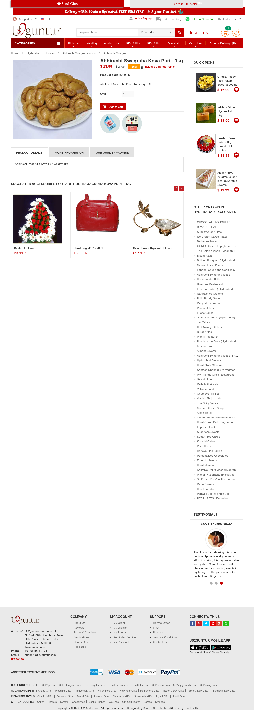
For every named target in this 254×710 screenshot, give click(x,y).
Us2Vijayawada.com (185, 685)
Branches (17, 658)
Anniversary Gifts (85, 690)
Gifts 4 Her (154, 43)
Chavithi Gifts (45, 696)
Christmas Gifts (122, 696)
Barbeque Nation (207, 241)
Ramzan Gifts (101, 696)
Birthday (73, 43)
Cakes (40, 701)
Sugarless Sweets (208, 431)
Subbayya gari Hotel (209, 231)
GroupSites (25, 19)
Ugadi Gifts (162, 696)
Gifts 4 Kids (175, 43)
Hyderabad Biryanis (209, 360)
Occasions (195, 43)
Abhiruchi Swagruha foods (79, 53)
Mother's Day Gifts (173, 690)
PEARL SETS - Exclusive (212, 498)
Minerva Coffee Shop (210, 408)
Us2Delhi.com (141, 685)
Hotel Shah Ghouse (209, 365)
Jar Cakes (203, 322)
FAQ (156, 627)
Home (14, 53)
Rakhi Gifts (178, 696)
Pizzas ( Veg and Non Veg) (214, 493)
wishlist (236, 33)
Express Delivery (220, 43)
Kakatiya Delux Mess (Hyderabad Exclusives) (225, 469)
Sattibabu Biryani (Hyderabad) (216, 317)
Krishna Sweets (206, 346)
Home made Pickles (209, 279)
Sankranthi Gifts (143, 696)
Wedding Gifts (63, 690)
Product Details (29, 152)
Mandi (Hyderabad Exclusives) (216, 474)
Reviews (79, 627)
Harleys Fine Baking (209, 450)
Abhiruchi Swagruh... (117, 53)
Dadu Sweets (205, 484)
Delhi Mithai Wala (208, 384)
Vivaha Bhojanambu (209, 398)
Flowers (52, 701)
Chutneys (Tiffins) (208, 393)
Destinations (81, 637)
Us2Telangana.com (70, 685)
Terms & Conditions (86, 632)
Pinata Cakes (205, 308)
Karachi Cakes (206, 441)
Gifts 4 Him (133, 43)
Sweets (64, 701)
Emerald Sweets (207, 460)
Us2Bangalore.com (95, 685)
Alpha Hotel (204, 412)
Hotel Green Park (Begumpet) (216, 422)
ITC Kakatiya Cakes (209, 327)
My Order (119, 622)
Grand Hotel (204, 379)
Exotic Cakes (205, 312)
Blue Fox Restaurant (210, 284)
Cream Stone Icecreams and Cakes (219, 417)
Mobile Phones (96, 701)
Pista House (204, 446)
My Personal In (122, 642)
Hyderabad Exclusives (41, 53)
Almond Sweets (206, 350)
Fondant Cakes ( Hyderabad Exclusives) (222, 289)
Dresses (160, 701)
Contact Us (81, 642)
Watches (114, 701)
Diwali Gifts (83, 696)
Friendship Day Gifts (223, 690)
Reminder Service (124, 637)
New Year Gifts (128, 690)
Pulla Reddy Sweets (209, 298)
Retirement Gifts (149, 690)
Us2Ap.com (49, 685)
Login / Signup (143, 18)
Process (158, 632)
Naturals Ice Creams (210, 293)
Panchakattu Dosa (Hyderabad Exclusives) (224, 341)
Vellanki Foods (206, 389)
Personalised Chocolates (212, 455)
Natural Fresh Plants (210, 265)
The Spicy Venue (207, 403)
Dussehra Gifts (65, 696)
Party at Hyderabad (209, 303)
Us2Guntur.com (161, 685)
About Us (79, 622)
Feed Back (80, 646)
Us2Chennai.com (119, 685)
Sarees (148, 701)
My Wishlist (120, 627)
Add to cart (116, 106)
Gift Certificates (131, 701)
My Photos (120, 632)
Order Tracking (171, 19)
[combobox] (156, 31)
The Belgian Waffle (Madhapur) (216, 250)
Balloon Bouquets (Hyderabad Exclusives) (223, 260)
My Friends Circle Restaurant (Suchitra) (222, 374)
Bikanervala (204, 255)
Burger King (204, 331)
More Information (69, 152)
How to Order (161, 622)
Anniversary (111, 43)
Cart (225, 33)
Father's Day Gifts (197, 690)
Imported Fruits (206, 427)
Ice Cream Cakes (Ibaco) (213, 236)
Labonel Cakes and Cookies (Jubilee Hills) (223, 269)
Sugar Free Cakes (208, 436)
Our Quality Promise (112, 152)
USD (48, 19)
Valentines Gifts (107, 690)
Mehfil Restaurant (208, 336)
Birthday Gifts (44, 690)
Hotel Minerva (206, 465)
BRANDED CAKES (208, 227)
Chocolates (78, 701)
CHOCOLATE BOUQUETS (213, 222)
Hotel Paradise (206, 489)
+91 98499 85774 (201, 19)
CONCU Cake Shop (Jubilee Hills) (218, 246)
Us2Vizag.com (208, 685)
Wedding (91, 43)
